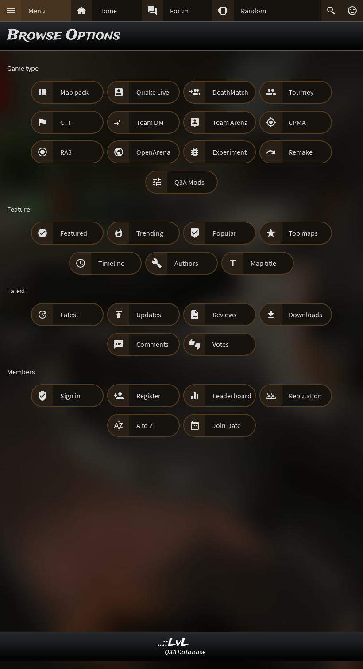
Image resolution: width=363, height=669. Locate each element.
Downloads (305, 314)
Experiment (229, 152)
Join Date (226, 425)
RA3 (66, 152)
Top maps (303, 233)
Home (108, 10)
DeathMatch (230, 92)
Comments (152, 344)
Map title (263, 263)
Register (148, 395)
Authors (186, 263)
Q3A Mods (189, 182)
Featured (73, 233)
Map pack (74, 92)
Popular (224, 233)
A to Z (144, 425)
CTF (66, 122)
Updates (148, 314)
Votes (220, 344)
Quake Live (152, 92)
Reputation (305, 395)
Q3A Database (185, 651)
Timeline (111, 263)
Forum (180, 10)
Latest (69, 314)
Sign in (70, 395)
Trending (149, 233)
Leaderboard (231, 395)
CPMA (297, 122)
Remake (301, 152)
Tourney (301, 92)
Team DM (150, 122)
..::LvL (173, 642)
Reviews (224, 314)
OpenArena (153, 152)
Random (253, 10)
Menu (36, 10)
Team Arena (230, 122)
